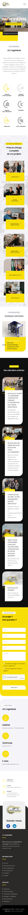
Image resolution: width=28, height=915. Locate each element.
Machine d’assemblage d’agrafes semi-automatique (13, 343)
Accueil (6, 861)
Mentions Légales (19, 907)
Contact (6, 873)
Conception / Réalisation (11, 892)
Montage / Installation (10, 894)
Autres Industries (13, 339)
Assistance (7, 899)
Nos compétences (9, 866)
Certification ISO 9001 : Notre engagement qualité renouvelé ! (14, 496)
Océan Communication (17, 909)
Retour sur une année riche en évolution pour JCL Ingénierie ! (14, 445)
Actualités (6, 871)
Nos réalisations (8, 868)
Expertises (7, 887)
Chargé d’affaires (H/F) (10, 37)
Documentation (8, 896)
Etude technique (8, 889)
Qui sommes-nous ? (9, 863)
